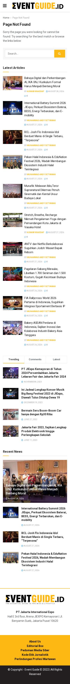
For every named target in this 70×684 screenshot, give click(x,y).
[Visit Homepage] (37, 6)
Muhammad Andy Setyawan (41, 120)
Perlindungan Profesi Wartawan (35, 659)
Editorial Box (35, 646)
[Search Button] (59, 54)
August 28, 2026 (56, 91)
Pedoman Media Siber (35, 650)
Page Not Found (20, 17)
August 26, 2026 (34, 291)
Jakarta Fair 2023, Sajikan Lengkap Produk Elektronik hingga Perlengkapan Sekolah (43, 431)
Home (6, 17)
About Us (35, 641)
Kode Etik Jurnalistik (35, 654)
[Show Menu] (5, 6)
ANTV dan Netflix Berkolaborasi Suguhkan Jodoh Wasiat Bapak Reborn (43, 248)
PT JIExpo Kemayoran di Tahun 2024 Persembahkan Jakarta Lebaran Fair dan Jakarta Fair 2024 (43, 372)
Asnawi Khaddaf (35, 91)
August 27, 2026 (34, 125)
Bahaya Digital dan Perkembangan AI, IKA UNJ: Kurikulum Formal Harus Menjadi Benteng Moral (45, 82)
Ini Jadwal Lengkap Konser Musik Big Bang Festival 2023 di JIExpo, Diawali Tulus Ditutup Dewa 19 (42, 393)
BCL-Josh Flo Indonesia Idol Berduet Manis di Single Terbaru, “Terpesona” (43, 136)
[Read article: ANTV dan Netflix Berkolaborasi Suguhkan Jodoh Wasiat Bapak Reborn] (12, 249)
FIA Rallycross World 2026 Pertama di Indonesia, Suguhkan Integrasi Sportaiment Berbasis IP (45, 302)
